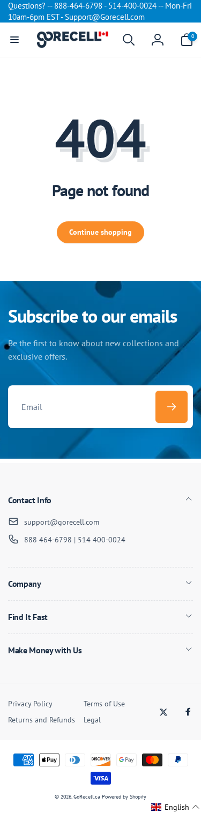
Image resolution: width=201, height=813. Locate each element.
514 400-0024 (101, 540)
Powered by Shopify (124, 796)
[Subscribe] (171, 407)
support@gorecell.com (61, 522)
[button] (14, 39)
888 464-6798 (48, 540)
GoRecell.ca (86, 796)
